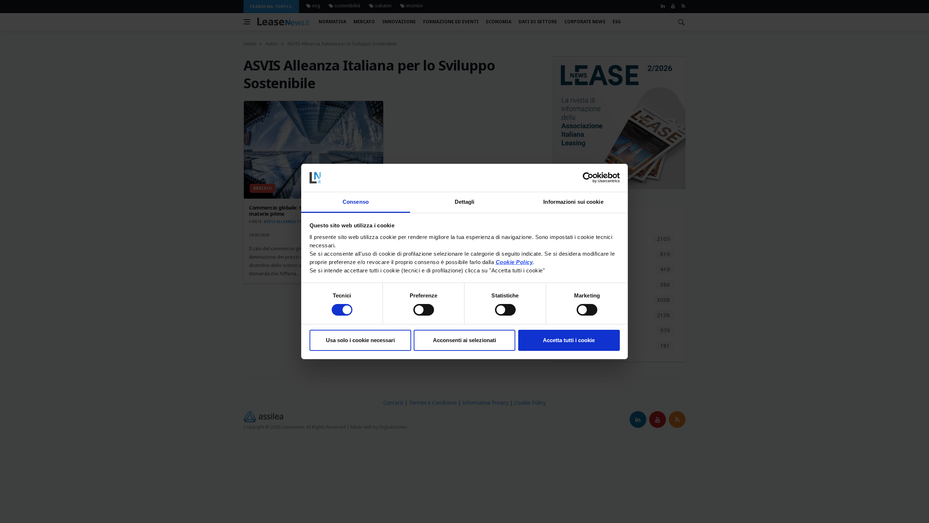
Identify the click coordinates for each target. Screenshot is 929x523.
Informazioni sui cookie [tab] (573, 202)
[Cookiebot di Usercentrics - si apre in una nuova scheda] (588, 177)
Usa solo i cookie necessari (360, 340)
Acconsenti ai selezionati (464, 340)
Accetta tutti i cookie (569, 340)
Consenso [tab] (356, 202)
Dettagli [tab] (465, 202)
